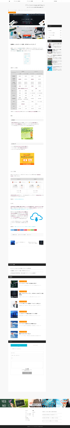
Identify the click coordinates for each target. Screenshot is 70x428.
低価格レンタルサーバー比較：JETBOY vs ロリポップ (20, 270)
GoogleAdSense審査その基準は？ (57, 44)
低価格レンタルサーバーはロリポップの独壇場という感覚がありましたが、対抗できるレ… (57, 53)
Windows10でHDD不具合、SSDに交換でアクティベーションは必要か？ (23, 273)
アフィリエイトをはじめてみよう (35, 5)
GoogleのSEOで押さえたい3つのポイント (57, 67)
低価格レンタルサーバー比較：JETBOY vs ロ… (57, 50)
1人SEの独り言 (27, 418)
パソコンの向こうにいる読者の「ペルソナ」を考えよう (30, 303)
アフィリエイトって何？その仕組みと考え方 (27, 283)
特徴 (25, 57)
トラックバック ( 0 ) (35, 345)
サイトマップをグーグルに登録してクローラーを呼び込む (21, 268)
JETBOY (27, 58)
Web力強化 (55, 1)
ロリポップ (27, 60)
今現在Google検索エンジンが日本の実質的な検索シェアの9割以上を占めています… (57, 70)
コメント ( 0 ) (18, 345)
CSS (33, 413)
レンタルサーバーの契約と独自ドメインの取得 (28, 313)
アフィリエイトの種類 (30, 1)
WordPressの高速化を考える (19, 199)
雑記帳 (54, 37)
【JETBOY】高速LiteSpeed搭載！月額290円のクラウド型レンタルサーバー (22, 209)
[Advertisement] (18, 255)
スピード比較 (26, 61)
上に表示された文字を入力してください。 (27, 369)
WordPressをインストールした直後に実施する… (57, 61)
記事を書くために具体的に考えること (57, 56)
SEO (42, 1)
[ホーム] (9, 1)
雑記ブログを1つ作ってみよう (25, 333)
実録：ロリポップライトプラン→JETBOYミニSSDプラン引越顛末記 (25, 226)
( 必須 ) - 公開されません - (15, 355)
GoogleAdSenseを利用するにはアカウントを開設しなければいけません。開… (57, 47)
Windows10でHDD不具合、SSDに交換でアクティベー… (50, 414)
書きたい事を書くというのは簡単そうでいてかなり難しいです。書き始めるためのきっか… (57, 58)
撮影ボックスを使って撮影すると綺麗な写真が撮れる (50, 411)
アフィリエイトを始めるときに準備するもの (27, 323)
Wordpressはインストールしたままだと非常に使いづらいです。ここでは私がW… (57, 64)
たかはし (16, 234)
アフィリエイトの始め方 (17, 1)
